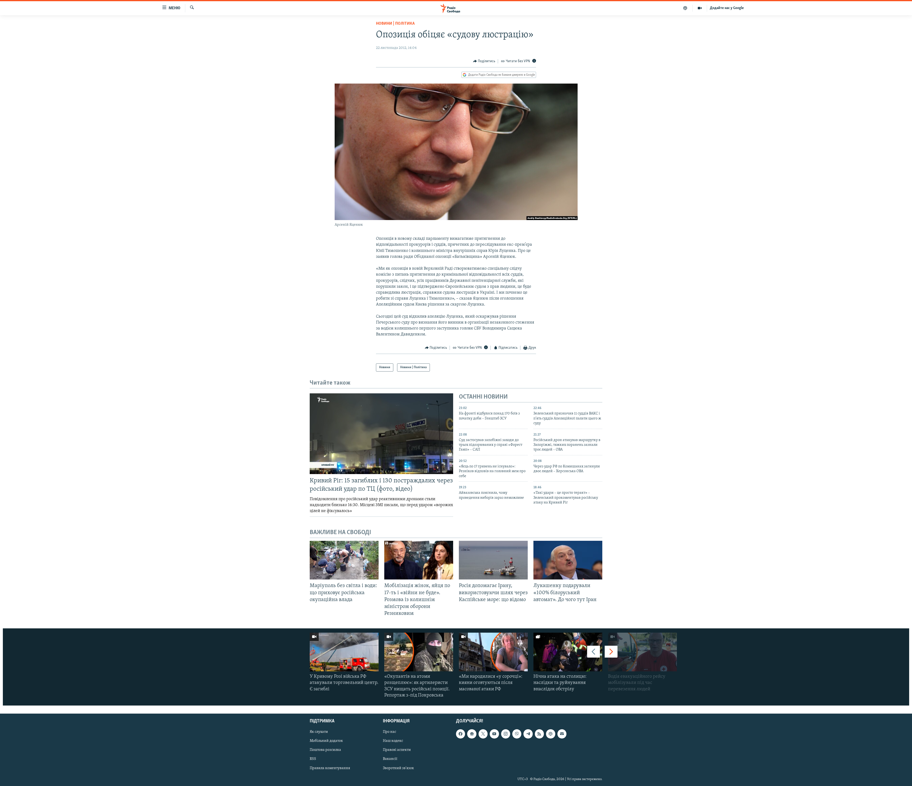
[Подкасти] (685, 8)
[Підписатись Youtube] (494, 733)
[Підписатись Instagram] (505, 733)
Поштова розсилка (325, 750)
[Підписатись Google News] (471, 733)
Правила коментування (330, 768)
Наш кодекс (393, 741)
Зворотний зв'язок (398, 768)
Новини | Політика (395, 24)
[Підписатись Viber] (516, 733)
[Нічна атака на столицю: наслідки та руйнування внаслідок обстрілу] (567, 652)
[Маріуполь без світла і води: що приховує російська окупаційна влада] (344, 560)
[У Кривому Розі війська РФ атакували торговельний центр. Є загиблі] (344, 652)
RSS (313, 759)
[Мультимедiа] (700, 8)
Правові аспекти (397, 750)
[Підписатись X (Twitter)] (483, 733)
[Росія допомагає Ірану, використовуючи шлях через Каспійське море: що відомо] (493, 560)
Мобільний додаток (326, 741)
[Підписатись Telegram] (527, 733)
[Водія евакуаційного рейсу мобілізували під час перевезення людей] (642, 652)
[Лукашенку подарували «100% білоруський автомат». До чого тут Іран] (567, 560)
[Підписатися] (561, 733)
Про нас (389, 732)
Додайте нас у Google (727, 8)
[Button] (484, 61)
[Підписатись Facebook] (460, 733)
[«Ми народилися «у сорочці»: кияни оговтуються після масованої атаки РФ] (493, 652)
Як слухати (319, 732)
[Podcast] (550, 733)
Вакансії (390, 759)
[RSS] (539, 733)
